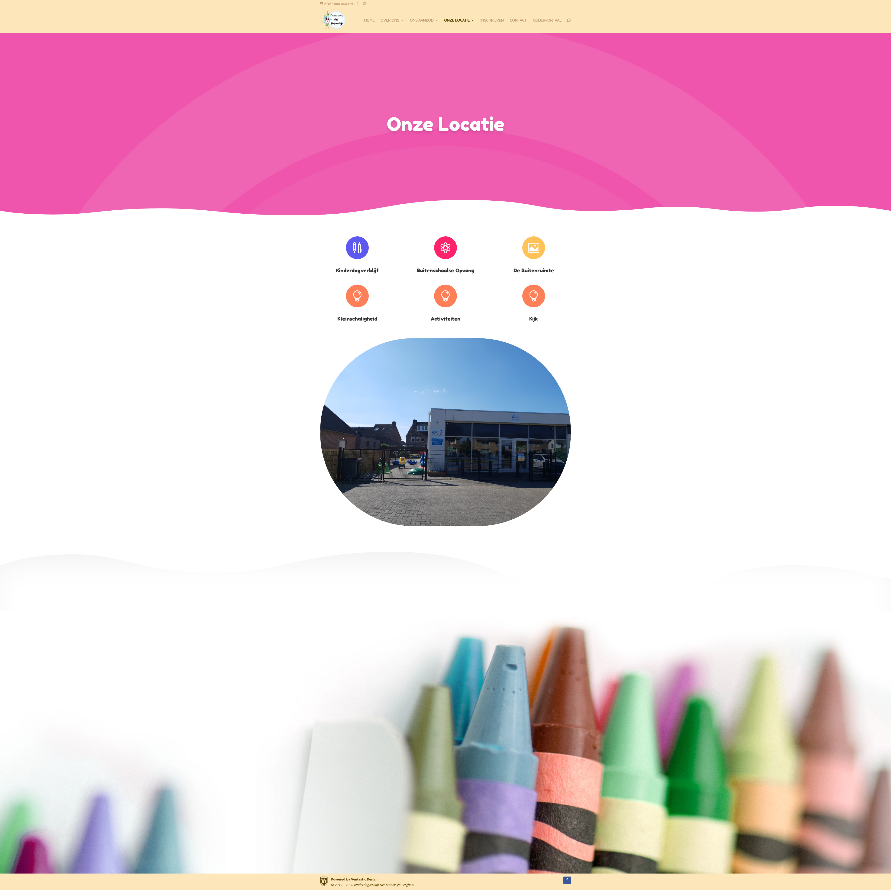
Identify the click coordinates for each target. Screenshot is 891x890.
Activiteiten (445, 319)
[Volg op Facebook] (567, 880)
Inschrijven (492, 20)
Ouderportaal (547, 20)
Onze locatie (457, 20)
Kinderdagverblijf (357, 270)
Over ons (390, 20)
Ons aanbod (421, 20)
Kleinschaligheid (357, 319)
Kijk (533, 319)
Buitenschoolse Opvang (445, 270)
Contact (518, 20)
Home (369, 20)
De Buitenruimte (533, 270)
